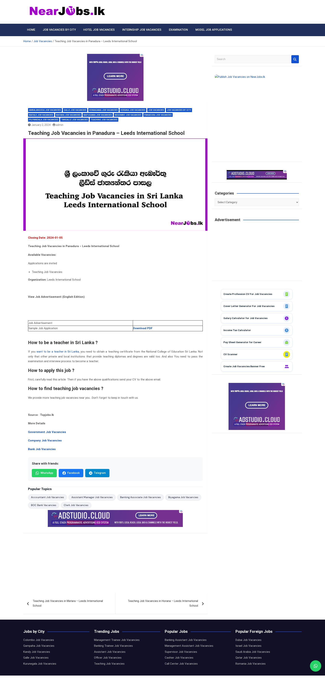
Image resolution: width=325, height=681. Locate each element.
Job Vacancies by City (59, 29)
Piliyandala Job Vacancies (43, 119)
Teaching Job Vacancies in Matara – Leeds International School (68, 603)
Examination (178, 29)
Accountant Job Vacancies (47, 497)
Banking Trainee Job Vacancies (113, 645)
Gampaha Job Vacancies (38, 645)
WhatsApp (46, 472)
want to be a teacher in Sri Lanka (57, 351)
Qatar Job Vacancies (248, 657)
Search (295, 59)
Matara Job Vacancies (68, 115)
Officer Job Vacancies (107, 657)
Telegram (100, 472)
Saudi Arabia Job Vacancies (252, 652)
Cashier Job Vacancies (179, 657)
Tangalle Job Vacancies (74, 119)
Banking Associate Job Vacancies (140, 497)
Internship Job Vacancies (141, 29)
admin (59, 124)
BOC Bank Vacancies (43, 505)
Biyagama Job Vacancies (183, 497)
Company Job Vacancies (45, 440)
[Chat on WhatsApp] (315, 666)
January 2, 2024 (40, 124)
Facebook (73, 472)
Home (31, 29)
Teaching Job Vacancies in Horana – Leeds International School (163, 603)
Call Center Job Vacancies (181, 663)
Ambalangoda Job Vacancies (45, 110)
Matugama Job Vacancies (98, 115)
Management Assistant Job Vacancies (189, 645)
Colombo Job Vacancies (38, 640)
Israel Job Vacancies (248, 645)
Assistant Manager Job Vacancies (92, 497)
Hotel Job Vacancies (99, 29)
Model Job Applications (213, 29)
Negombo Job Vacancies (128, 115)
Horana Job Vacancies (133, 110)
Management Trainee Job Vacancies (117, 640)
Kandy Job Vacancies (36, 652)
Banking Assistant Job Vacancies (186, 640)
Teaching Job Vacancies (104, 119)
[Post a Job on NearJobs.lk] (257, 117)
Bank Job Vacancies (42, 449)
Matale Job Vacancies (41, 115)
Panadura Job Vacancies (158, 115)
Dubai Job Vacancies (248, 640)
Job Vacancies (156, 110)
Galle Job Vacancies (75, 110)
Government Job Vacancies (47, 432)
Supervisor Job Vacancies (181, 652)
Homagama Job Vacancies (103, 110)
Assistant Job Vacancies (109, 652)
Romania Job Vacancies (250, 663)
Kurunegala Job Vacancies (39, 663)
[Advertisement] (115, 565)
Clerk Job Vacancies (76, 505)
